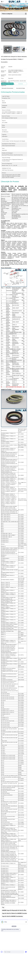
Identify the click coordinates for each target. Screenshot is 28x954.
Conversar (20, 83)
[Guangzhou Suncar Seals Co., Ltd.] (14, 2)
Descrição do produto (20, 88)
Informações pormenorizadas (7, 88)
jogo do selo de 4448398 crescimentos (12, 916)
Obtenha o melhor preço (7, 83)
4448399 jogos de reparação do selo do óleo (14, 910)
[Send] (26, 951)
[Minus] (26, 922)
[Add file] (2, 951)
